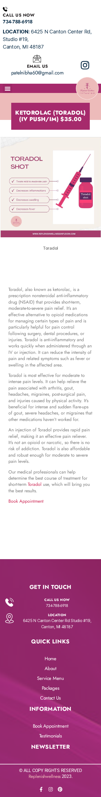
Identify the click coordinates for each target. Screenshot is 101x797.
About (50, 668)
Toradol (35, 484)
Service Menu (50, 678)
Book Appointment (25, 501)
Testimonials (50, 736)
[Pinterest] (60, 789)
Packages (50, 688)
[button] (7, 88)
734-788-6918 (18, 21)
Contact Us (50, 698)
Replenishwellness (45, 776)
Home (50, 658)
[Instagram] (50, 789)
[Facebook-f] (41, 789)
